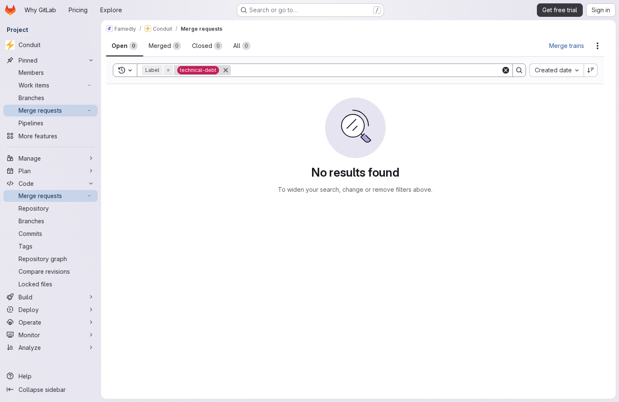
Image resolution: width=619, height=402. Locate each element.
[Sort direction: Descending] (591, 70)
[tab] (124, 45)
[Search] (519, 70)
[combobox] (556, 70)
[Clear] (506, 70)
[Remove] (226, 70)
